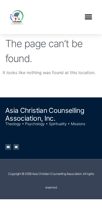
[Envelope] (16, 147)
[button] (88, 17)
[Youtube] (8, 147)
